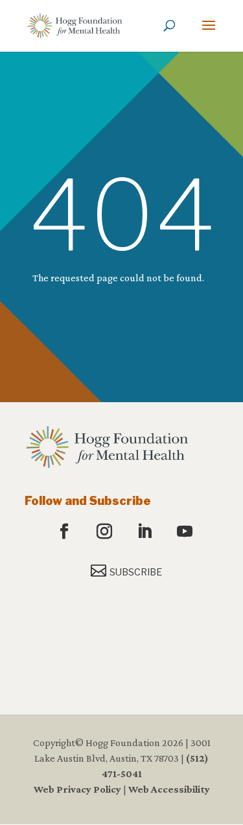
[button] (208, 34)
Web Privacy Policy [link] (77, 789)
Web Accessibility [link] (169, 789)
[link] (75, 25)
